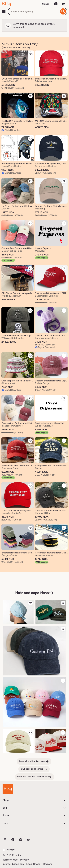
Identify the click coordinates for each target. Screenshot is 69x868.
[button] (8, 850)
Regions (47, 863)
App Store (13, 832)
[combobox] (33, 11)
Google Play (37, 832)
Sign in (45, 4)
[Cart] (63, 4)
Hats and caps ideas (32, 593)
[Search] (63, 11)
